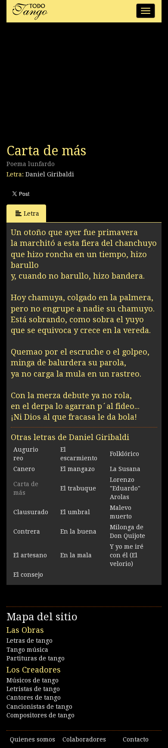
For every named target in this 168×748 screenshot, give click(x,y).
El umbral (75, 512)
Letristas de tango (33, 688)
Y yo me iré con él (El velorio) (126, 555)
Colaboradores (84, 739)
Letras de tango (29, 640)
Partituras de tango (35, 658)
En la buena (78, 531)
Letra (31, 213)
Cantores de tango (33, 697)
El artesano (30, 555)
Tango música (27, 649)
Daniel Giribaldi (49, 174)
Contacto (136, 739)
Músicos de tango (32, 680)
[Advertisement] (71, 85)
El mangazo (77, 468)
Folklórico (124, 453)
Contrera (26, 531)
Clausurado (30, 512)
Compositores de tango (40, 715)
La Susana (125, 468)
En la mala (76, 555)
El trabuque (78, 488)
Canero (24, 468)
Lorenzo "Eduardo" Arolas (125, 488)
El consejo (28, 574)
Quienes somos (32, 739)
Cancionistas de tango (39, 706)
